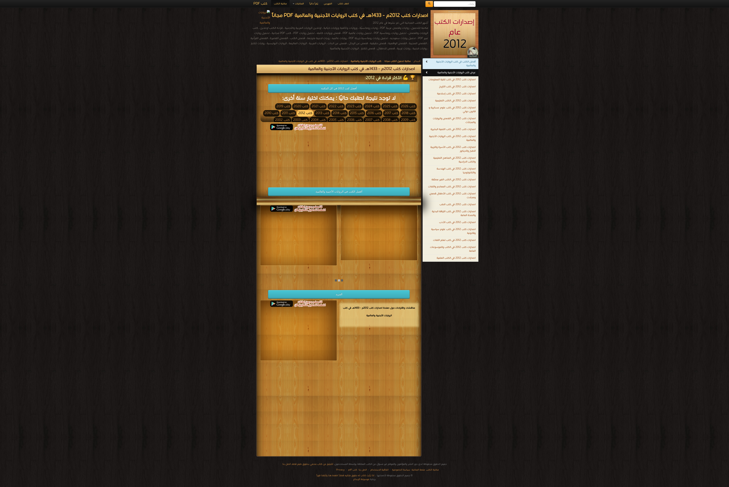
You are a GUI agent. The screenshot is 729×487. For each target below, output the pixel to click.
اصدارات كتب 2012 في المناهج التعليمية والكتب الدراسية (454, 160)
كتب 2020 (300, 106)
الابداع (417, 61)
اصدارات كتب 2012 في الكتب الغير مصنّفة (454, 179)
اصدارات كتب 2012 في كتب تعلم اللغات (454, 240)
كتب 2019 (283, 106)
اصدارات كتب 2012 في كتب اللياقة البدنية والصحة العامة (454, 213)
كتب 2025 (390, 106)
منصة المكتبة (418, 470)
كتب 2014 (339, 113)
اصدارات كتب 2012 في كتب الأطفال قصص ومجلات (452, 195)
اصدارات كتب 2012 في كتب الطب (457, 204)
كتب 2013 (322, 113)
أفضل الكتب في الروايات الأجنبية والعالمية (339, 191)
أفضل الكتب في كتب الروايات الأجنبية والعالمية (456, 63)
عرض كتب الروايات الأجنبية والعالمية (456, 72)
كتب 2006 (354, 120)
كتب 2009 (408, 120)
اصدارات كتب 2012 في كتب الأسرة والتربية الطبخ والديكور (453, 149)
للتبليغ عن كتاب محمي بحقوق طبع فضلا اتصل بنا (307, 464)
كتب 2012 (305, 113)
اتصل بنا (362, 470)
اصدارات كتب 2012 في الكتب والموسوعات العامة (453, 249)
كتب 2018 (408, 113)
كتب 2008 (390, 120)
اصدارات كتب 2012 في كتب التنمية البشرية (453, 129)
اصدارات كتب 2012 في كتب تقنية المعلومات (452, 79)
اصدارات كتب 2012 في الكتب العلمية (456, 258)
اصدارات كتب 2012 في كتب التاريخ (457, 86)
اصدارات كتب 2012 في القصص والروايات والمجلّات (454, 120)
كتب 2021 (318, 106)
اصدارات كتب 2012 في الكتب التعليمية (455, 100)
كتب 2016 (374, 113)
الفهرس (328, 4)
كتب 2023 (354, 106)
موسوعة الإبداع (361, 479)
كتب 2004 (318, 120)
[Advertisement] (299, 156)
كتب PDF (260, 4)
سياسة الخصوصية (401, 470)
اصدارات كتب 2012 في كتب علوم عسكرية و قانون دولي (452, 109)
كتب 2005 (336, 120)
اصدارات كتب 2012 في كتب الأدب (457, 222)
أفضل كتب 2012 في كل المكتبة (339, 88)
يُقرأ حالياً (313, 4)
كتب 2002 (282, 120)
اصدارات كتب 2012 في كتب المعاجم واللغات (452, 186)
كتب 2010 (271, 113)
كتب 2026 (408, 106)
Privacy (340, 470)
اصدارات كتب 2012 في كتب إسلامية (456, 93)
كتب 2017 (391, 113)
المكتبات (299, 4)
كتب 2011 (288, 113)
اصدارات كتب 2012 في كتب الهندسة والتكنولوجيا (456, 170)
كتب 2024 (372, 106)
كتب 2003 (300, 120)
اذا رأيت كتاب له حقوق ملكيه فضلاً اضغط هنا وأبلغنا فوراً (345, 475)
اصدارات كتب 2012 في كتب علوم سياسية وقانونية (453, 231)
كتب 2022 (336, 106)
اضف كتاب (343, 4)
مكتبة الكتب (280, 4)
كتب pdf (352, 470)
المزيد (339, 294)
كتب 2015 (357, 113)
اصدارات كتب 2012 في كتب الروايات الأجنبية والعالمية (452, 138)
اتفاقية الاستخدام (379, 470)
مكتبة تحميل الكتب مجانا (404, 269)
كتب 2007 (372, 120)
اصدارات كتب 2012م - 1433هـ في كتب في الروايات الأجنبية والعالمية (313, 61)
